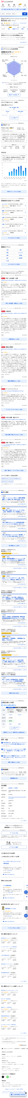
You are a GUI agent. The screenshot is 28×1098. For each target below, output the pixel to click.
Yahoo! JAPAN (19, 1089)
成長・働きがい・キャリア (13, 442)
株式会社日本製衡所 (6, 592)
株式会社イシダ (5, 652)
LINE (10, 1076)
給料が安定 (4, 481)
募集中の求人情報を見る (9, 874)
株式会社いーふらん (10, 908)
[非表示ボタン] (26, 1093)
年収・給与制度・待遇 (12, 278)
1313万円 (14, 977)
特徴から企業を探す (12, 1062)
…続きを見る (9, 870)
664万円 (14, 1029)
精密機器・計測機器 (13, 788)
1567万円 (14, 942)
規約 (24, 1091)
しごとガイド (4, 1070)
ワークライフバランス (12, 389)
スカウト (19, 6)
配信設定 (3, 1058)
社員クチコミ (16, 28)
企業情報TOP (17, 1048)
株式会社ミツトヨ (6, 551)
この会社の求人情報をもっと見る (19, 568)
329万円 (14, 1020)
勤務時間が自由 (5, 478)
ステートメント (5, 1092)
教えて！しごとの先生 (6, 1068)
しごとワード (11, 1070)
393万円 (14, 1003)
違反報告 (25, 299)
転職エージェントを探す (19, 1064)
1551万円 (14, 951)
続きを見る (22, 42)
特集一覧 (14, 6)
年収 (23, 28)
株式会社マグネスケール (7, 611)
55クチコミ (16, 23)
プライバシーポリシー (7, 1091)
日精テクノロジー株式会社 (8, 674)
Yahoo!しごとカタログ (8, 1048)
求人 (10, 28)
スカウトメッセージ (6, 1056)
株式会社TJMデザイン (7, 573)
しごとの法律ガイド (16, 1068)
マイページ (25, 6)
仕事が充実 (10, 481)
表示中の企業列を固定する (10, 705)
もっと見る (23, 820)
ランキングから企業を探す (7, 1064)
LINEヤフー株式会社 (6, 1082)
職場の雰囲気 (9, 347)
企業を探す (3, 6)
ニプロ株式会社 (7, 885)
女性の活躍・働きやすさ (12, 417)
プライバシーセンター (17, 1091)
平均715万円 (23, 23)
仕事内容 (8, 311)
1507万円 (14, 968)
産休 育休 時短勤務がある (15, 478)
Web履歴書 (19, 1056)
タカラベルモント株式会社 (8, 631)
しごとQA (9, 6)
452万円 (14, 994)
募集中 (10, 724)
